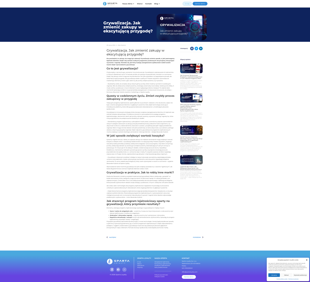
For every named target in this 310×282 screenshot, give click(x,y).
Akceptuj (274, 275)
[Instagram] (124, 270)
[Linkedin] (112, 270)
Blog (156, 4)
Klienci (140, 4)
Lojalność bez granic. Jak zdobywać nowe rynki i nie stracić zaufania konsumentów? (191, 168)
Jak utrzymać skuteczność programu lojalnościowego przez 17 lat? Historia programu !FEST (191, 77)
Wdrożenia (140, 265)
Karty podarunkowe (161, 267)
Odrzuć (286, 275)
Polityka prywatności (293, 278)
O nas (139, 262)
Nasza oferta (127, 4)
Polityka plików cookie (282, 278)
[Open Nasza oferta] (133, 4)
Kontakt (148, 4)
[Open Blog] (159, 4)
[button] (307, 260)
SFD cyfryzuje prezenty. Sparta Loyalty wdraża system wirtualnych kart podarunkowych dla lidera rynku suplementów (190, 108)
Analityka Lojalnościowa (162, 265)
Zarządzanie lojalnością (162, 262)
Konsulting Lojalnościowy (163, 263)
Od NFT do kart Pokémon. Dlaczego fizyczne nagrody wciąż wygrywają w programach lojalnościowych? (191, 139)
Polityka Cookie (160, 276)
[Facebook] (118, 270)
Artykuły (140, 267)
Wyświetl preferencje (300, 275)
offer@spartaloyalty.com (189, 272)
